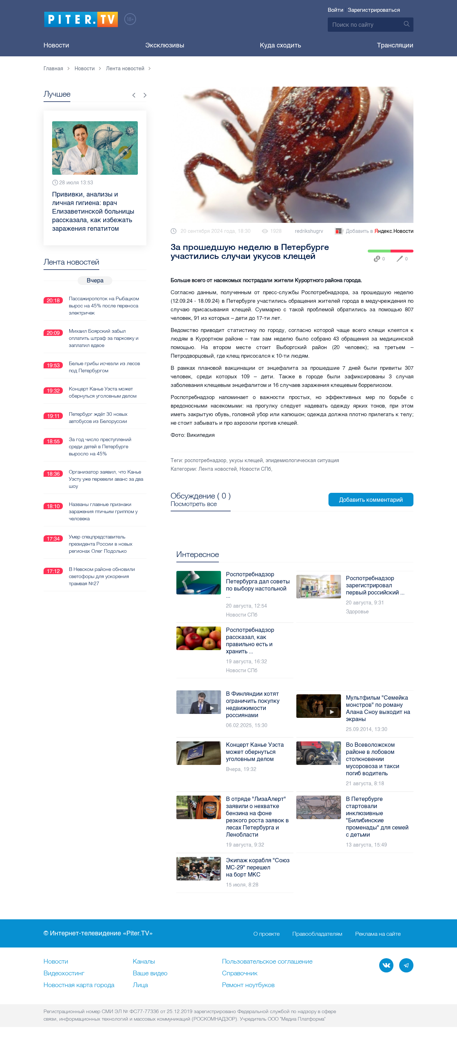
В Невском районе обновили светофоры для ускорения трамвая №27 (102, 559)
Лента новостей (218, 469)
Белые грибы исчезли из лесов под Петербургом (104, 350)
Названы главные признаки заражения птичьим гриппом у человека (103, 494)
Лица (140, 985)
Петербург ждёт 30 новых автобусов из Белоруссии (98, 400)
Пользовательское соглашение (267, 961)
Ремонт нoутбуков (248, 985)
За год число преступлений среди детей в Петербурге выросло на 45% (100, 429)
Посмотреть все (194, 503)
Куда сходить (280, 45)
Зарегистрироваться (374, 10)
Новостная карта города (79, 985)
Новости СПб (255, 469)
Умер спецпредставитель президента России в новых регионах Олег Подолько (100, 526)
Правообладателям (317, 933)
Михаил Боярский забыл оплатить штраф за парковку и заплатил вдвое (104, 321)
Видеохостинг (64, 973)
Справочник (239, 973)
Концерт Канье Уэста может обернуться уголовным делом (102, 375)
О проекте (266, 933)
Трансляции (395, 45)
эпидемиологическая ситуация (302, 461)
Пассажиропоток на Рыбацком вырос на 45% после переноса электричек (104, 288)
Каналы (144, 961)
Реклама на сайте (378, 933)
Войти (335, 10)
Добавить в (379, 231)
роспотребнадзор (205, 461)
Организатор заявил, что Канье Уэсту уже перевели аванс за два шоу (106, 461)
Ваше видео (150, 973)
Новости (56, 45)
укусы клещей (246, 461)
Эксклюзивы (164, 45)
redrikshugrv (309, 231)
